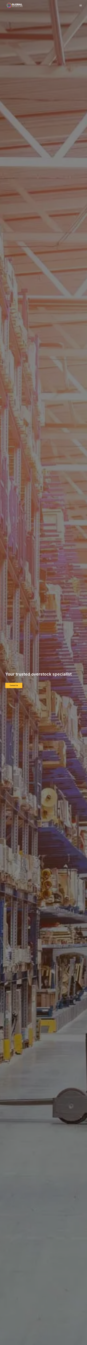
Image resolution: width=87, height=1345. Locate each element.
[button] (80, 5)
